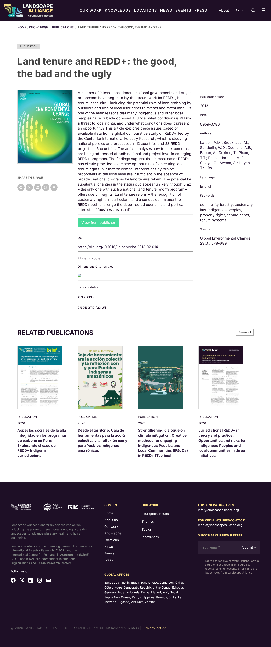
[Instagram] (45, 187)
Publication (29, 46)
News (108, 547)
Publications (63, 27)
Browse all (245, 332)
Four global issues (155, 514)
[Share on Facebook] (21, 187)
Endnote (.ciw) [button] (92, 307)
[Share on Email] (54, 187)
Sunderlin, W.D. (213, 147)
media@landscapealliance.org (220, 525)
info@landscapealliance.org (218, 510)
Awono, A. (228, 163)
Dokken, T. (227, 152)
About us (111, 520)
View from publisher (98, 222)
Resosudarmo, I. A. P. (226, 157)
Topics (146, 529)
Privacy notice (155, 628)
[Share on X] (29, 187)
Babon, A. (208, 152)
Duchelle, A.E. (239, 147)
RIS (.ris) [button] (86, 297)
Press (108, 560)
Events (109, 553)
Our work (111, 527)
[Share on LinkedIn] (37, 187)
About (224, 10)
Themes (148, 522)
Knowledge (38, 27)
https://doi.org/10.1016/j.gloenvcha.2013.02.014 (118, 247)
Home (108, 513)
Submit (248, 547)
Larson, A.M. (211, 142)
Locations (111, 540)
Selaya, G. (208, 163)
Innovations (150, 537)
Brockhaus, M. (236, 142)
